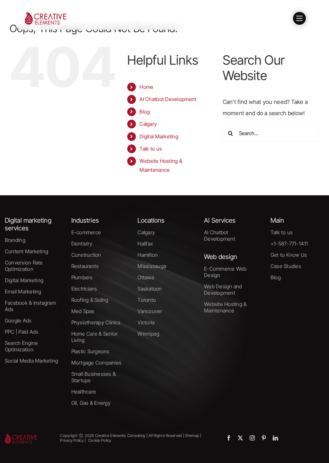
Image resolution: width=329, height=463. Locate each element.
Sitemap (191, 435)
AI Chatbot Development (167, 99)
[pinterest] (263, 437)
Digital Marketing (158, 136)
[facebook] (228, 437)
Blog (144, 111)
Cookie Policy (99, 440)
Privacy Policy (72, 440)
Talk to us (150, 148)
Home (146, 87)
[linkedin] (275, 437)
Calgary (148, 124)
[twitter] (240, 437)
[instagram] (252, 437)
